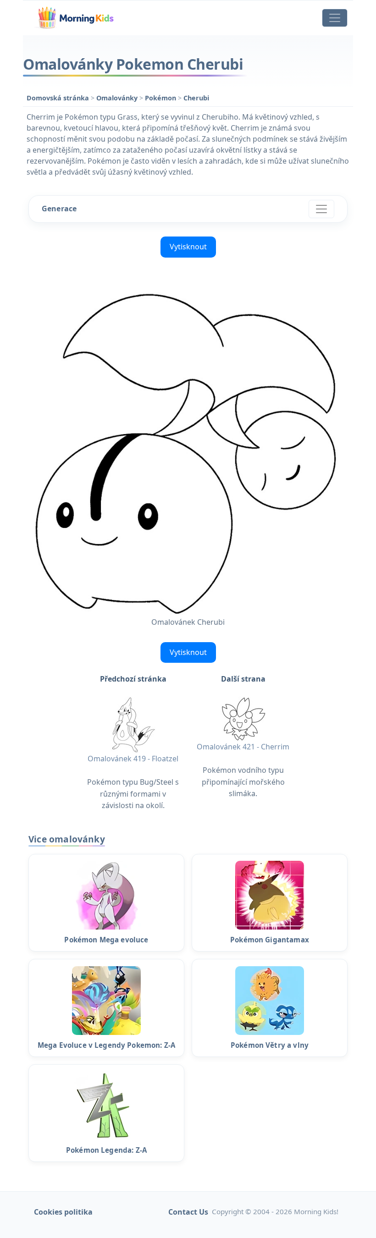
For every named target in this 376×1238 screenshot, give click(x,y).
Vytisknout (188, 247)
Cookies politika (63, 1212)
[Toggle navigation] (335, 18)
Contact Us (188, 1212)
